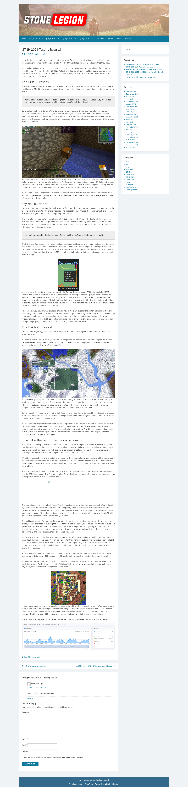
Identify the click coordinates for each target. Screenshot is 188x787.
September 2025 (132, 94)
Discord (128, 38)
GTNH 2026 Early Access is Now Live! (139, 67)
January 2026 (131, 91)
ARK (127, 162)
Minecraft (36, 657)
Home (23, 38)
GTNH (30, 657)
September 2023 (132, 106)
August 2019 (130, 147)
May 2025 (129, 99)
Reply (31, 698)
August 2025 (130, 96)
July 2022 (129, 119)
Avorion (129, 164)
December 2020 (132, 137)
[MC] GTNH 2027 (35, 38)
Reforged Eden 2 (132, 187)
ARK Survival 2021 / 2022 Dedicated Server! (95, 666)
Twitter (110, 38)
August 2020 (130, 140)
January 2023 (131, 114)
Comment (26, 712)
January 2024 (131, 104)
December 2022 (132, 117)
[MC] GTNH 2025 (69, 38)
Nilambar (115, 784)
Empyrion (129, 169)
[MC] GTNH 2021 (86, 38)
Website (25, 751)
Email (24, 745)
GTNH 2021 (130, 174)
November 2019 (132, 145)
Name (25, 739)
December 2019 (132, 142)
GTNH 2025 (130, 177)
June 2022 (129, 122)
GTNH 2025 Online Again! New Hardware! (141, 77)
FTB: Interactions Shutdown (35, 666)
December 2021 (132, 127)
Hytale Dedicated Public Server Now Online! (142, 64)
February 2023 (131, 112)
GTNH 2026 (130, 179)
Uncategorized (131, 190)
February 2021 (131, 135)
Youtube (100, 38)
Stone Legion (41, 54)
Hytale (128, 182)
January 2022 (131, 124)
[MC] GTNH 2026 (52, 38)
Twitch (119, 38)
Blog (25, 657)
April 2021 (129, 132)
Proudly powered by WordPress (81, 784)
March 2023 (130, 109)
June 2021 (129, 129)
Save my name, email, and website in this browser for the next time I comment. (54, 757)
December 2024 (132, 101)
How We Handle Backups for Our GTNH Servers (144, 69)
